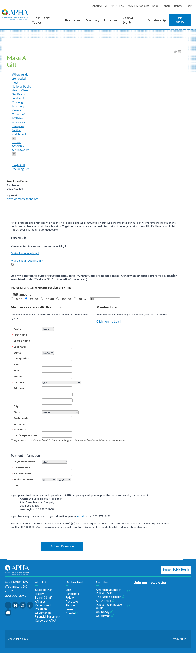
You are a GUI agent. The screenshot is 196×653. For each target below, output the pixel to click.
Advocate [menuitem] (72, 601)
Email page (179, 51)
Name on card (22, 473)
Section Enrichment (19, 132)
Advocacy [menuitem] (92, 20)
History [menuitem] (39, 593)
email (80, 516)
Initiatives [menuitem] (111, 20)
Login (189, 5)
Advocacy (18, 106)
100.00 (66, 299)
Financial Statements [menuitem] (48, 616)
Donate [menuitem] (70, 613)
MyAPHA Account (138, 5)
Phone (17, 376)
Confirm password (25, 435)
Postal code (20, 418)
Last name (20, 346)
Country (18, 382)
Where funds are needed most (20, 78)
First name (20, 334)
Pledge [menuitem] (70, 605)
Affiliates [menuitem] (40, 601)
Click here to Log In (109, 321)
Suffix (17, 352)
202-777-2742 (16, 596)
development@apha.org (22, 199)
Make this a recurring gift (27, 260)
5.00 (19, 299)
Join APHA (180, 20)
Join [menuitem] (68, 589)
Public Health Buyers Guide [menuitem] (109, 606)
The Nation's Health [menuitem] (108, 596)
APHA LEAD (117, 5)
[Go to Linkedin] (30, 605)
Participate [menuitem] (72, 593)
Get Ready (18, 94)
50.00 (50, 299)
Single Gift (18, 165)
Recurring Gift (20, 169)
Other (82, 299)
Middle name (21, 340)
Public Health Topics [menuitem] (41, 20)
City (16, 406)
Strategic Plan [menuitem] (43, 589)
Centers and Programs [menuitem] (43, 607)
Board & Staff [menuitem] (43, 597)
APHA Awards (20, 150)
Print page (175, 51)
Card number (21, 467)
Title (16, 364)
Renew (178, 5)
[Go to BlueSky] (15, 605)
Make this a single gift (25, 253)
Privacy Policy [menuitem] (179, 639)
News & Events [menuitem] (127, 20)
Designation (21, 358)
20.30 (34, 299)
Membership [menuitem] (157, 20)
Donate (166, 5)
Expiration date (23, 479)
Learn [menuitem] (69, 609)
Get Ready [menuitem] (102, 612)
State (16, 412)
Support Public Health (176, 569)
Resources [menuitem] (73, 20)
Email (16, 370)
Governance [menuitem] (43, 612)
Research (17, 110)
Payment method (24, 461)
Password (19, 429)
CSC (16, 485)
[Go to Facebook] (8, 605)
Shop (155, 5)
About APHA (99, 5)
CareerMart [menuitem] (103, 615)
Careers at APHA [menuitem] (45, 620)
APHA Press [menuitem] (103, 600)
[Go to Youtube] (8, 612)
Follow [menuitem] (70, 597)
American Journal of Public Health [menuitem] (108, 591)
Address (18, 388)
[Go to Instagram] (22, 605)
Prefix (17, 328)
